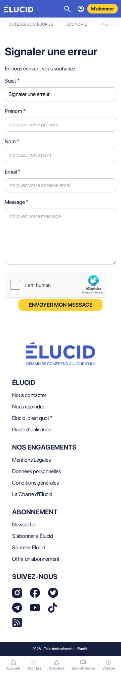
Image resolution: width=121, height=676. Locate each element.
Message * (17, 202)
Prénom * (15, 111)
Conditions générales (35, 483)
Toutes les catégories (30, 24)
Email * (13, 171)
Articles (34, 668)
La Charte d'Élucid (32, 494)
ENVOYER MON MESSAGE (60, 305)
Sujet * (12, 81)
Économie (77, 24)
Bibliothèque (83, 668)
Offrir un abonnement (35, 559)
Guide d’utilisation (31, 429)
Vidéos (108, 668)
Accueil (13, 668)
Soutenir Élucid (28, 547)
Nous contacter (29, 395)
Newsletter (24, 524)
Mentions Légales (31, 460)
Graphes (57, 668)
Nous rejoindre (28, 406)
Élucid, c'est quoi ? (32, 418)
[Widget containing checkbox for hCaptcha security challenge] (55, 285)
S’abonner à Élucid (32, 536)
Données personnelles (36, 471)
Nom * (12, 141)
